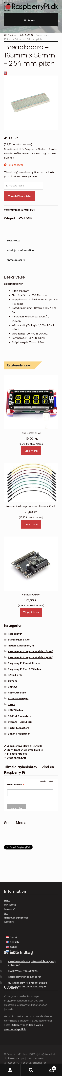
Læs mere (31, 450)
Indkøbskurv (48, 1067)
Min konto (10, 1070)
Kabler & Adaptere (18, 727)
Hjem (7, 900)
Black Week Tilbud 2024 (23, 971)
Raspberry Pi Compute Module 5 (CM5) (30, 651)
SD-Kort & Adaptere (19, 716)
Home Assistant (17, 692)
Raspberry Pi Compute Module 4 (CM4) (30, 657)
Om (6, 913)
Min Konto (10, 904)
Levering (9, 909)
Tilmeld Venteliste (19, 196)
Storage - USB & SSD (20, 721)
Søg (31, 1070)
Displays (12, 686)
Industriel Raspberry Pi (21, 645)
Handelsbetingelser (16, 917)
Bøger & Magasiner (19, 733)
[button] (5, 73)
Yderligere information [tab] (20, 250)
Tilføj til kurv (31, 612)
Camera (12, 680)
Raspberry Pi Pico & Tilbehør (24, 669)
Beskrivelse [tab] (14, 240)
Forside (11, 35)
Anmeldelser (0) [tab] (16, 259)
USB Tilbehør (15, 710)
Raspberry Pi (15, 633)
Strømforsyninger (18, 698)
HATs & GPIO (26, 35)
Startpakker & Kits (19, 639)
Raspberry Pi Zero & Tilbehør (24, 663)
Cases (11, 704)
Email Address (15, 784)
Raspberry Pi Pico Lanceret (24, 976)
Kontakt (9, 921)
